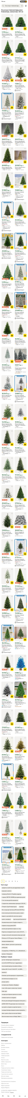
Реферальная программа (7, 1037)
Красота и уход (4, 1059)
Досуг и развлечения (6, 1043)
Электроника (4, 1051)
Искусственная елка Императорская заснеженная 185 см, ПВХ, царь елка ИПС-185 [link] (7, 313)
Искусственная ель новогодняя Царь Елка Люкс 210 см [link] (7, 813)
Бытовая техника (5, 1047)
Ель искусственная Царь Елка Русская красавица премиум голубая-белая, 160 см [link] (20, 284)
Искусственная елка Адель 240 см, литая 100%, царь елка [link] (20, 730)
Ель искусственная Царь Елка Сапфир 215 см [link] (7, 253)
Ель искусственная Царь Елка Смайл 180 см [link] (7, 784)
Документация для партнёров (8, 1029)
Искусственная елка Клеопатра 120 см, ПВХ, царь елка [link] (7, 34)
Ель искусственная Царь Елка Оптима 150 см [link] (7, 645)
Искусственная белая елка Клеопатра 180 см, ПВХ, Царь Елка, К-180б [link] (7, 86)
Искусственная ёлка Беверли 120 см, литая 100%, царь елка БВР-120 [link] (20, 505)
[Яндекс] (12, 1092)
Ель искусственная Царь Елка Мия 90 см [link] (7, 702)
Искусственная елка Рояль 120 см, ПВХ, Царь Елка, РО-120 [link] (7, 284)
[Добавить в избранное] (12, 15)
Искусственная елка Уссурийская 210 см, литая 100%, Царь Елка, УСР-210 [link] (20, 142)
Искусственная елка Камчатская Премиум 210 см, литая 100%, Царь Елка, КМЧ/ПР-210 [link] (7, 142)
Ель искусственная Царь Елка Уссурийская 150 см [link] (19, 192)
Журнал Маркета (5, 1087)
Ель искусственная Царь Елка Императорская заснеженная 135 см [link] (6, 222)
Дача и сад (3, 1063)
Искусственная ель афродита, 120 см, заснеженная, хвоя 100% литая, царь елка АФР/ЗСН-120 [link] (20, 113)
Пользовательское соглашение (8, 1081)
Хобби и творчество (6, 1061)
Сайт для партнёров (6, 1031)
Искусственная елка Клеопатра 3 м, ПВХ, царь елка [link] (20, 60)
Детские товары (5, 1076)
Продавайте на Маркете (7, 1027)
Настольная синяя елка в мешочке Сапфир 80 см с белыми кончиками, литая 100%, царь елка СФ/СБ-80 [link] (20, 675)
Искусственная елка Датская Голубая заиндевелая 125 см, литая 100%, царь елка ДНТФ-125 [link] (7, 396)
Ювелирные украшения (6, 1078)
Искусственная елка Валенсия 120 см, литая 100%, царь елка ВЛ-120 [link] (7, 450)
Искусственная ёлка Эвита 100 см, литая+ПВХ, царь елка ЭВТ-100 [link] (20, 757)
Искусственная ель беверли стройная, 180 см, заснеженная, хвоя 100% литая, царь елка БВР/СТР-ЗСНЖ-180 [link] (7, 840)
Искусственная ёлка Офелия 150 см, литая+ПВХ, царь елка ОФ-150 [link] (7, 615)
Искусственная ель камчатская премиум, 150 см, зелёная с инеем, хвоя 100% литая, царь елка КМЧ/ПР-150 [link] (7, 560)
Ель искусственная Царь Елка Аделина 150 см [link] (20, 253)
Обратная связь (5, 1083)
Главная (3, 1096)
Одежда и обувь (5, 1053)
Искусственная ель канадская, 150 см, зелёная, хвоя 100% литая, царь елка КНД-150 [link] (6, 341)
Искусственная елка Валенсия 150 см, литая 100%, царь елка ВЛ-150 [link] (7, 675)
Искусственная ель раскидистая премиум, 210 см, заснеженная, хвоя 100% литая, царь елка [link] (7, 505)
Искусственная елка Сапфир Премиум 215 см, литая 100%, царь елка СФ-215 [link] (7, 168)
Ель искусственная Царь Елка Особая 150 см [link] (20, 560)
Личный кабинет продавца (7, 1025)
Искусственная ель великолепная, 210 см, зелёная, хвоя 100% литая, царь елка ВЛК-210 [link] (20, 222)
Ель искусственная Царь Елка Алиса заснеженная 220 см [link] (20, 313)
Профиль (25, 1096)
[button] (26, 6)
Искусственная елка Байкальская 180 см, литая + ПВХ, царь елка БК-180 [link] (20, 784)
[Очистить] (22, 6)
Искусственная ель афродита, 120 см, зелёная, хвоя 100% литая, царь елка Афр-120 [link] (6, 192)
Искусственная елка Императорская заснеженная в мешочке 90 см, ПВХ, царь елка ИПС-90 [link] (20, 813)
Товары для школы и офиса (7, 1068)
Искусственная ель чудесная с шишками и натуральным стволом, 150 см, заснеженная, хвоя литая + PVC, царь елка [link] (20, 424)
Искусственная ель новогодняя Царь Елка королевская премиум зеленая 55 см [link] (20, 86)
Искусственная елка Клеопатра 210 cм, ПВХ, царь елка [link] (20, 34)
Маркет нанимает (5, 1085)
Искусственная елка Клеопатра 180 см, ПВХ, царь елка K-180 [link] (7, 60)
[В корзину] (12, 28)
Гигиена (3, 1049)
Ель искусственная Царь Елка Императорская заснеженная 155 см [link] (19, 615)
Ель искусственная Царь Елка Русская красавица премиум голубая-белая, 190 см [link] (7, 113)
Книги (2, 1065)
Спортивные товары (6, 1070)
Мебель (3, 1045)
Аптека (3, 1057)
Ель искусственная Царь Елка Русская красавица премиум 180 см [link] (20, 867)
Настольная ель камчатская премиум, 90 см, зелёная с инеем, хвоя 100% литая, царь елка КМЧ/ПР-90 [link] (7, 757)
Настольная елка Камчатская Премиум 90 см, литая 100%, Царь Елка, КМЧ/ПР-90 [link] (20, 645)
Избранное (14, 1096)
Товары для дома (5, 1055)
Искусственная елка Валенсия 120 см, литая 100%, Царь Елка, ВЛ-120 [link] (20, 477)
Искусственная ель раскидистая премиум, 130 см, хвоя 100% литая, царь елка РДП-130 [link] (20, 450)
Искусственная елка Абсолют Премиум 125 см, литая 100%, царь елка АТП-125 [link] (7, 424)
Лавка (8, 1096)
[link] (13, 888)
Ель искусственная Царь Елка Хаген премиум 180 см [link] (6, 867)
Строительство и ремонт (7, 1074)
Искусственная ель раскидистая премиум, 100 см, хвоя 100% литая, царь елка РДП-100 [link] (7, 533)
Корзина (19, 1096)
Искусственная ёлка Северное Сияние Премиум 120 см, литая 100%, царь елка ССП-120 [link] (20, 588)
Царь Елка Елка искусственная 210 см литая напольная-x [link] (20, 702)
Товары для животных (6, 1072)
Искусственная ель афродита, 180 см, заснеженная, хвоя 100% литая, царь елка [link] (20, 533)
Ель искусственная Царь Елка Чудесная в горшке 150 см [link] (20, 396)
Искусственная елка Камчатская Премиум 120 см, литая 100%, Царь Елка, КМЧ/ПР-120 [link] (20, 341)
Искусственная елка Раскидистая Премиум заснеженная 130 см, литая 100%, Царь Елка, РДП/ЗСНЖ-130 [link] (7, 730)
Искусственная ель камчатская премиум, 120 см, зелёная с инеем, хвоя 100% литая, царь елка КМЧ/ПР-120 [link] (7, 477)
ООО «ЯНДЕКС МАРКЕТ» (11, 1090)
